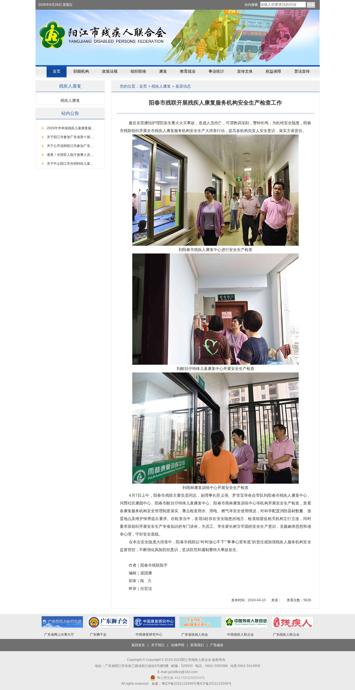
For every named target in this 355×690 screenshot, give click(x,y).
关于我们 (157, 645)
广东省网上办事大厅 (59, 634)
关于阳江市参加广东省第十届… (70, 137)
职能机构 (81, 71)
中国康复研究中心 (149, 634)
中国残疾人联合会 (240, 634)
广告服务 (217, 645)
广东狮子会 (98, 634)
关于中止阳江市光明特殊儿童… (70, 164)
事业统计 (216, 71)
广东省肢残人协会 (194, 634)
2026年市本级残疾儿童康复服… (71, 128)
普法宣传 (302, 71)
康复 (163, 71)
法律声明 (177, 645)
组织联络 (138, 71)
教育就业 (188, 71)
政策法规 (110, 71)
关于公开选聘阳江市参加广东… (70, 146)
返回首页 (138, 645)
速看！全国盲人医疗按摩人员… (70, 155)
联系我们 (197, 645)
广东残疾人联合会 (286, 634)
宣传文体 (245, 71)
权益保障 (273, 71)
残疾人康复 (161, 86)
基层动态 (183, 86)
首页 (56, 71)
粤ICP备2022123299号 (214, 684)
